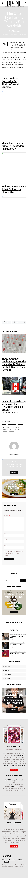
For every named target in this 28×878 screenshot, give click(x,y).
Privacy (6, 862)
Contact (20, 860)
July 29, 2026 (14, 372)
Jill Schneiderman (6, 372)
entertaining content (18, 766)
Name (6, 533)
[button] (12, 617)
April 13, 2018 (11, 490)
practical (5, 766)
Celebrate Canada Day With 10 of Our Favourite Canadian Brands (14, 405)
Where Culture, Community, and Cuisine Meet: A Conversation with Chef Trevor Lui (14, 697)
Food (14, 397)
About (4, 860)
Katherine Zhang (22, 34)
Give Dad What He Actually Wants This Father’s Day (18, 652)
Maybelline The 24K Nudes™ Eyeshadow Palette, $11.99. (13, 145)
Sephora (5, 431)
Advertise (11, 860)
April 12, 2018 (5, 34)
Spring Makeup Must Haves (9, 432)
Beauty (14, 9)
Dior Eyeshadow (12, 424)
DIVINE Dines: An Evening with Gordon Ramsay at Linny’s (17, 644)
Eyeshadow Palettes (8, 425)
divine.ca (18, 490)
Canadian (21, 755)
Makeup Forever (7, 427)
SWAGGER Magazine (12, 780)
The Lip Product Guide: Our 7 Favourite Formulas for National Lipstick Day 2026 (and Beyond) (14, 364)
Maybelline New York (8, 429)
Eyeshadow (20, 424)
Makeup (17, 425)
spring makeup (8, 52)
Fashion (9, 397)
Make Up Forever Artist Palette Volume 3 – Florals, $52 (14, 189)
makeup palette (17, 427)
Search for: (4, 578)
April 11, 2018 (10, 468)
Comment (6, 515)
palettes (18, 429)
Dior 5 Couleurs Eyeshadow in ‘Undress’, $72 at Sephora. (10, 82)
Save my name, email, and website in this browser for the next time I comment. (13, 553)
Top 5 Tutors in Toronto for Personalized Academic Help (18, 636)
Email (6, 539)
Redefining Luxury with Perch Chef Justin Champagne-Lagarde (14, 599)
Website (6, 545)
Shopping (12, 431)
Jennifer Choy (18, 468)
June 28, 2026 (15, 412)
